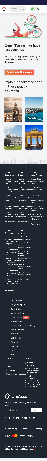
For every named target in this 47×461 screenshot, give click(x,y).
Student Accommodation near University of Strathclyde (11, 274)
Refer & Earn (16, 311)
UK (9, 365)
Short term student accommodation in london (37, 201)
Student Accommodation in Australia (11, 192)
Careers (14, 348)
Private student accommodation (24, 240)
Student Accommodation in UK (11, 183)
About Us (15, 336)
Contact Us (16, 340)
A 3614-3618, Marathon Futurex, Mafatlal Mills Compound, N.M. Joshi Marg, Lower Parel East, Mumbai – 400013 (32, 385)
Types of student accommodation (24, 276)
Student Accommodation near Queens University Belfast (11, 263)
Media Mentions (18, 315)
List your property (18, 307)
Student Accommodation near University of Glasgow (11, 242)
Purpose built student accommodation (24, 247)
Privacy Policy (11, 431)
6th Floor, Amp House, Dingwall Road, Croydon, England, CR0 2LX (33, 373)
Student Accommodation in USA (11, 200)
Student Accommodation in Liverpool (24, 217)
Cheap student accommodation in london (37, 183)
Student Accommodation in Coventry (24, 192)
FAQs (13, 353)
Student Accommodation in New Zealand (11, 217)
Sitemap (38, 431)
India (10, 369)
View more (9, 224)
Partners (14, 344)
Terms (26, 431)
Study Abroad (17, 324)
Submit (36, 413)
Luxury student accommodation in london (37, 211)
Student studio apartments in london (36, 192)
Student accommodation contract (24, 268)
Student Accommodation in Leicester (24, 200)
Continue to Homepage (19, 74)
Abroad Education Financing (23, 328)
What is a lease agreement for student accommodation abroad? (24, 258)
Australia (11, 373)
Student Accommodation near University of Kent (11, 253)
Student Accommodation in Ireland (11, 208)
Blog (12, 357)
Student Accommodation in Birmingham (24, 208)
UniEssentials (16, 319)
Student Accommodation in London (24, 183)
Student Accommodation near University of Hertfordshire (11, 285)
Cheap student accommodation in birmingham (37, 219)
